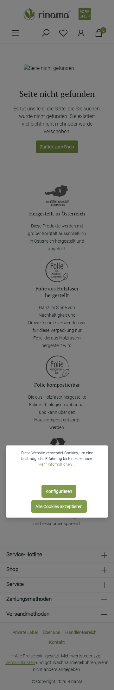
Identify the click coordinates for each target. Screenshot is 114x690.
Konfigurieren (59, 491)
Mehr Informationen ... (57, 464)
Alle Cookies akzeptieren (59, 506)
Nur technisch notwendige (59, 476)
